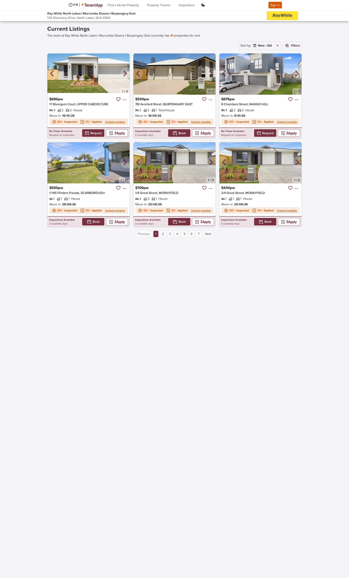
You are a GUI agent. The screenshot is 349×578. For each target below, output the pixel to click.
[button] (52, 74)
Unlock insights (115, 122)
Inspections (187, 5)
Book (182, 133)
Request (96, 133)
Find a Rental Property (123, 5)
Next (208, 233)
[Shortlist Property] (118, 99)
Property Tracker (159, 5)
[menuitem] (265, 45)
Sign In (275, 5)
